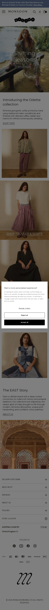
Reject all (24, 315)
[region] (24, 305)
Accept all (24, 322)
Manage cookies (24, 308)
